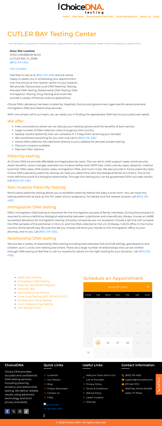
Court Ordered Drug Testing (35, 304)
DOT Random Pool (29, 307)
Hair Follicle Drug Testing (33, 292)
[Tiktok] (26, 411)
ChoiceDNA (14, 365)
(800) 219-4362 (19, 62)
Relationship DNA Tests (100, 16)
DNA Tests (78, 16)
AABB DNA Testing (29, 277)
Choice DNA (73, 422)
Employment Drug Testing (34, 300)
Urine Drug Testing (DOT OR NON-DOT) (42, 296)
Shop (156, 16)
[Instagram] (19, 411)
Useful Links (93, 365)
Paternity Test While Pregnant (36, 285)
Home (66, 16)
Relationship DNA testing (31, 238)
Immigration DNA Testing (33, 281)
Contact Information (138, 365)
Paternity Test (26, 288)
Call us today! (18, 68)
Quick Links (53, 365)
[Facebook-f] (7, 411)
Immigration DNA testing (31, 207)
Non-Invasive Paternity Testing (36, 187)
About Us (145, 16)
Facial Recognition (126, 16)
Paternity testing (23, 156)
